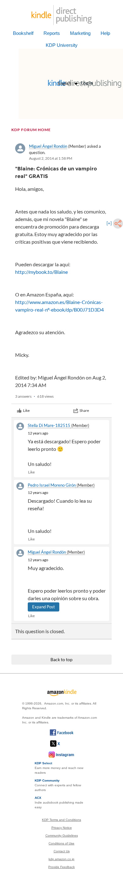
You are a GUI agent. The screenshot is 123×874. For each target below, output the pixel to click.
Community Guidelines (61, 835)
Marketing (80, 33)
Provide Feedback (61, 867)
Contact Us (62, 851)
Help (105, 33)
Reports (52, 33)
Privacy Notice (61, 827)
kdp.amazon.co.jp (61, 859)
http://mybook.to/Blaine (41, 272)
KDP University (62, 45)
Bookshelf (23, 33)
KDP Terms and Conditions (61, 819)
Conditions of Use (61, 843)
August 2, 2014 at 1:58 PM (50, 158)
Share (84, 410)
